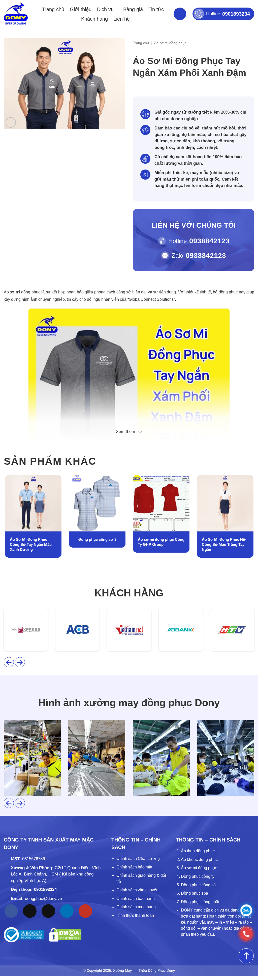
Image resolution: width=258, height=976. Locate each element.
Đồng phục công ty (197, 876)
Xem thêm (125, 431)
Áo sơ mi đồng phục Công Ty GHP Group (97, 542)
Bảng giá (133, 9)
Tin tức (156, 9)
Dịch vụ (105, 9)
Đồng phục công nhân (200, 902)
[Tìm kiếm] (180, 14)
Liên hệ (121, 19)
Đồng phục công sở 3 (33, 539)
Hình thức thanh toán (135, 915)
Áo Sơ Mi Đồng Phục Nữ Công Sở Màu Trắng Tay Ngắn (160, 544)
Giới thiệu (80, 9)
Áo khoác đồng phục (199, 859)
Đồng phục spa (194, 893)
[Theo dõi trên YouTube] (85, 911)
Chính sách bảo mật (134, 867)
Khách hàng (94, 19)
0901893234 (45, 889)
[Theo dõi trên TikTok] (30, 911)
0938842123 (209, 241)
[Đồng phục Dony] (16, 14)
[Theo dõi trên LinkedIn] (67, 911)
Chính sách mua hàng (136, 907)
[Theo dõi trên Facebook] (11, 911)
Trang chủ (53, 9)
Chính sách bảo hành (135, 898)
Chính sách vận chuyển (137, 890)
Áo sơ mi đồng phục (170, 43)
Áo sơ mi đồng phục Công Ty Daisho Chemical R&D (225, 542)
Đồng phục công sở (198, 885)
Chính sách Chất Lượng (138, 858)
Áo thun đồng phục (198, 851)
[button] (11, 122)
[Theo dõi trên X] (48, 911)
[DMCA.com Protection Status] (65, 935)
